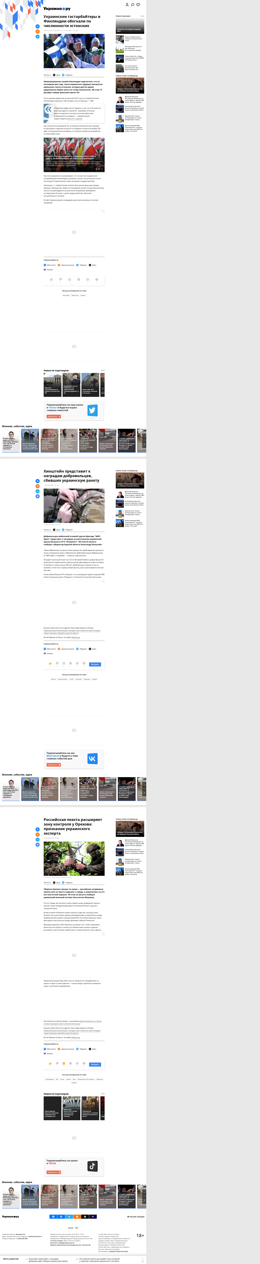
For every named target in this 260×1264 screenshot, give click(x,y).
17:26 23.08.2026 (48, 485)
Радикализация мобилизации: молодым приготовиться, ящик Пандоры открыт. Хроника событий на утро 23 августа (72, 631)
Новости (53, 679)
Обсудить (95, 664)
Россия (71, 679)
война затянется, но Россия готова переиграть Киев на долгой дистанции (72, 1022)
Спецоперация (49, 1079)
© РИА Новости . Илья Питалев (51, 70)
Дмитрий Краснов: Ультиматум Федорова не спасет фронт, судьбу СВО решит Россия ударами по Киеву (134, 99)
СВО (57, 1079)
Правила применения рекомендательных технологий (70, 1245)
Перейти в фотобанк (65, 70)
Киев (74, 1079)
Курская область (62, 679)
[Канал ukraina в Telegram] (69, 1217)
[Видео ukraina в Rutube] (93, 1217)
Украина (83, 295)
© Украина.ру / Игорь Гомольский (52, 524)
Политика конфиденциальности (62, 1243)
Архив (70, 1228)
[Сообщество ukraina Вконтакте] (53, 1217)
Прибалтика (75, 295)
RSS (76, 1228)
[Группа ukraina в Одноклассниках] (77, 1217)
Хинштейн (78, 679)
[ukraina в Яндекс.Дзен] (85, 1217)
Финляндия (66, 295)
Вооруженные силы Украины (86, 1079)
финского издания (75, 119)
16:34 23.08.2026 (48, 838)
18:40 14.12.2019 (48, 30)
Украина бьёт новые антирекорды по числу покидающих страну (133, 117)
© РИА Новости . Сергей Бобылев (52, 877)
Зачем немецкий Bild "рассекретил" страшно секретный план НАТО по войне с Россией (134, 128)
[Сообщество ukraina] (61, 1217)
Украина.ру (75, 637)
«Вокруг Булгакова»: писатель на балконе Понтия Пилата (129, 90)
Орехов (68, 1079)
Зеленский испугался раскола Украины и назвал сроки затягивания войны (134, 108)
